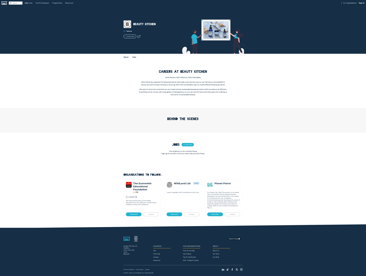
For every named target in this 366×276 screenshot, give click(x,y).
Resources (69, 3)
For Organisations (349, 3)
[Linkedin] (223, 269)
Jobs (134, 57)
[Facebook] (232, 269)
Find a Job (156, 254)
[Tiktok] (227, 269)
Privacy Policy (139, 269)
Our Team (216, 254)
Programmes (57, 3)
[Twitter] (237, 269)
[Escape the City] (4, 3)
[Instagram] (241, 269)
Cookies (147, 269)
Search (15, 3)
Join (154, 251)
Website (129, 31)
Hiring (196, 183)
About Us (216, 251)
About (126, 57)
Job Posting (187, 254)
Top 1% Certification (189, 257)
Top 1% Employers (42, 3)
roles (28, 3)
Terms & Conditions (129, 269)
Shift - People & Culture (191, 260)
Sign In (361, 3)
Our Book (216, 257)
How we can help (189, 251)
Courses (156, 257)
